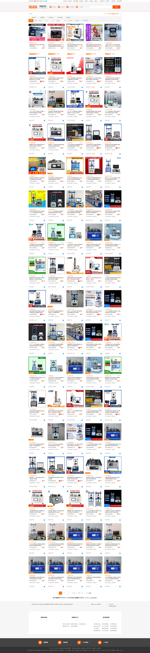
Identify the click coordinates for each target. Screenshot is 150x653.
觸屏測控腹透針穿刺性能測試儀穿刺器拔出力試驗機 (74, 278)
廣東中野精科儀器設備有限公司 (71, 281)
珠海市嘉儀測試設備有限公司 (90, 147)
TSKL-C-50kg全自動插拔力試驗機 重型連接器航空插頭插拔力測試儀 (55, 212)
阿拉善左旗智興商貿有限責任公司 (117, 628)
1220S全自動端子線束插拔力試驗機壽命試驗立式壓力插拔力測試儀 (56, 545)
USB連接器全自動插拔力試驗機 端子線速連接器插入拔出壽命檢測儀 (112, 79)
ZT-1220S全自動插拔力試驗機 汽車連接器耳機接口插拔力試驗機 (93, 511)
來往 (106, 650)
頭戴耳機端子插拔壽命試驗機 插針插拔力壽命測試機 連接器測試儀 (74, 545)
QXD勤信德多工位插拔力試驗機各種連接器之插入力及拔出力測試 (74, 245)
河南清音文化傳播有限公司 (99, 624)
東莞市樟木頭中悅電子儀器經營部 (33, 281)
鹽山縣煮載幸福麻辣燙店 (99, 630)
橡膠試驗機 (77, 50)
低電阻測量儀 (114, 50)
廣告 (44, 46)
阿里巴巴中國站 (44, 650)
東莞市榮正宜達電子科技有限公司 (52, 247)
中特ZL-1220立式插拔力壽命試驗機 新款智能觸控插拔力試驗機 (74, 312)
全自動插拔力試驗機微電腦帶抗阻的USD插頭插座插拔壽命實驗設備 (93, 178)
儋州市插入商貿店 (66, 624)
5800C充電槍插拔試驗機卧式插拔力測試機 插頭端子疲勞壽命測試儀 (113, 445)
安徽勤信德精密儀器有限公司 (71, 247)
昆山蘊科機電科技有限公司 (33, 214)
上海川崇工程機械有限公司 (107, 626)
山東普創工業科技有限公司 (71, 81)
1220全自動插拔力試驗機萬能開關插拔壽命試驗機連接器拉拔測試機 (74, 212)
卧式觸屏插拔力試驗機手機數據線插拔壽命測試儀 (93, 578)
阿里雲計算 (84, 650)
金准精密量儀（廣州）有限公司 (90, 81)
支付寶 (103, 650)
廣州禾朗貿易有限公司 (114, 626)
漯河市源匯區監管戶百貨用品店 (108, 624)
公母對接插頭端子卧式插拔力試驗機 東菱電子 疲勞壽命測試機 (55, 79)
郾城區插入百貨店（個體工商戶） (70, 626)
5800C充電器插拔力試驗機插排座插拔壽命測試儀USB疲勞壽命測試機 (56, 578)
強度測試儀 (93, 50)
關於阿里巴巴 (89, 648)
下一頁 (73, 593)
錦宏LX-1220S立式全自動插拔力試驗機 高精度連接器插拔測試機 (112, 178)
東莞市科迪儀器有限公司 (109, 81)
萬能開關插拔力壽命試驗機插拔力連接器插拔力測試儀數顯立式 (93, 212)
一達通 (117, 650)
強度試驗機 (98, 50)
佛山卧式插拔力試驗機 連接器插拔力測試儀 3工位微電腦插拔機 (56, 312)
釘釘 (109, 650)
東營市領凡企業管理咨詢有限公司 (101, 626)
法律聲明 (74, 648)
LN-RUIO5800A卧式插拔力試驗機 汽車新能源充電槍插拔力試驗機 (37, 112)
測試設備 (73, 50)
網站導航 (99, 648)
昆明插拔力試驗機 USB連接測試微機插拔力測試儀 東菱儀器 (93, 478)
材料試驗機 (88, 50)
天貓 (59, 650)
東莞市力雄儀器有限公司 (33, 247)
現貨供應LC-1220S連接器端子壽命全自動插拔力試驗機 (37, 478)
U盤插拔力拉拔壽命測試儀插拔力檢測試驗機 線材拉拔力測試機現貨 (93, 245)
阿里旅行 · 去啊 (70, 650)
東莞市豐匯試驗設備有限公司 (90, 214)
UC (100, 650)
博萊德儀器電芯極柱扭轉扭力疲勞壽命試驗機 (55, 478)
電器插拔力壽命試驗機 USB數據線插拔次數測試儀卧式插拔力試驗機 (93, 545)
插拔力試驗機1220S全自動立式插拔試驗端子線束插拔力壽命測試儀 (94, 79)
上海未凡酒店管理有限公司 (107, 630)
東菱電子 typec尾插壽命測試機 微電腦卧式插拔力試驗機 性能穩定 (56, 145)
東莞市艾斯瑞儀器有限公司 (90, 181)
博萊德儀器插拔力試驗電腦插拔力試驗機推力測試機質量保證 (74, 478)
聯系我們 (94, 648)
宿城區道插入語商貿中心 (84, 624)
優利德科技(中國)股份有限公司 (52, 48)
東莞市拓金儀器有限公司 (71, 181)
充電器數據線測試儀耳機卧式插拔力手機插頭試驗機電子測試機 (112, 478)
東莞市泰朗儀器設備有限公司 (71, 147)
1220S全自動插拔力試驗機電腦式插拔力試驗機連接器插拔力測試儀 (75, 145)
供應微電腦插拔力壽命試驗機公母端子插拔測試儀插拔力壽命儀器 (36, 578)
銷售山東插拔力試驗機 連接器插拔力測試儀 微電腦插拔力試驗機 (56, 178)
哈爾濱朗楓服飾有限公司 (115, 630)
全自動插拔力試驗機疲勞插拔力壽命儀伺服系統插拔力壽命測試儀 (112, 545)
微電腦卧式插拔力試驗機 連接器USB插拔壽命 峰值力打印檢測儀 (37, 145)
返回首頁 (87, 597)
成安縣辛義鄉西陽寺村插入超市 (77, 626)
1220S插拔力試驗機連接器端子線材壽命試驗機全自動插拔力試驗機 (113, 278)
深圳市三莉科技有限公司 (52, 281)
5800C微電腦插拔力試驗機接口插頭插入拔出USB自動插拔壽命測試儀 (113, 578)
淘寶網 (55, 650)
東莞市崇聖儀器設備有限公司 (109, 214)
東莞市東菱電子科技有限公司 (52, 81)
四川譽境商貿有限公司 (114, 624)
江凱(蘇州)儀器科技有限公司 (90, 48)
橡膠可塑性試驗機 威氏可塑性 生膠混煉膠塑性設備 (74, 45)
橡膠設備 (69, 50)
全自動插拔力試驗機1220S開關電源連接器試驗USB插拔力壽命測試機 (113, 511)
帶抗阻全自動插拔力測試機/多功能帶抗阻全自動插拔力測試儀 (112, 212)
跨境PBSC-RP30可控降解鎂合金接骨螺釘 (93, 278)
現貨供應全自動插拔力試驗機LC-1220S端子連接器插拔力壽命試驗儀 (113, 245)
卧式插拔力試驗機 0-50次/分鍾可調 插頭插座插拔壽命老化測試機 (56, 511)
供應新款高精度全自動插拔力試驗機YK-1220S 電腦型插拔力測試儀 (36, 212)
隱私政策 (83, 648)
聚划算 (62, 650)
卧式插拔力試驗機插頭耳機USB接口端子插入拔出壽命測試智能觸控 (74, 178)
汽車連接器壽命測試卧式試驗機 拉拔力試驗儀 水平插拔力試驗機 (37, 511)
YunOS (89, 650)
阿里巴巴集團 (30, 650)
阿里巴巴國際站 (37, 650)
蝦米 (80, 650)
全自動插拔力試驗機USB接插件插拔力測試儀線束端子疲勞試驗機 (36, 178)
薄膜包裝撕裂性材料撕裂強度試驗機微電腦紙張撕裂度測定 (93, 45)
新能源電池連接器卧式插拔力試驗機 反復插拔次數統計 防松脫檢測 (93, 112)
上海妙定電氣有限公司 (33, 48)
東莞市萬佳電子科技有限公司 (52, 114)
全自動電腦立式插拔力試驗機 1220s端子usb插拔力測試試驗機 (56, 245)
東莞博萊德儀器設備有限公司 (33, 81)
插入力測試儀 (97, 604)
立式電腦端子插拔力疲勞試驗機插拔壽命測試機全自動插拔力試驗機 (36, 245)
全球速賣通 (51, 650)
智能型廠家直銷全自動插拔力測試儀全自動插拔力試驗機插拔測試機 (36, 312)
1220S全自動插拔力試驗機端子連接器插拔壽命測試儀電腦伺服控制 (37, 545)
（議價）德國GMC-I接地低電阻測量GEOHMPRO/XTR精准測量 (112, 45)
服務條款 (78, 648)
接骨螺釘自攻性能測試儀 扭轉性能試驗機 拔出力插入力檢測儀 (37, 79)
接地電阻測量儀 (108, 50)
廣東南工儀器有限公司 (71, 48)
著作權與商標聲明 (67, 648)
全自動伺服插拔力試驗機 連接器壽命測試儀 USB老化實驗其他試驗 (93, 145)
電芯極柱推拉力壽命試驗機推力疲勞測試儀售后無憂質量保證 (112, 145)
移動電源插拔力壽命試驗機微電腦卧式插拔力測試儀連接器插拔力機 (74, 578)
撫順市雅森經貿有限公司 (107, 628)
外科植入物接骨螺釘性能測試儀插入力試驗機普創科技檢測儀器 (74, 79)
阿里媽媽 (77, 650)
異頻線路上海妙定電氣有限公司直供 (36, 45)
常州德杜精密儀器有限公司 (71, 114)
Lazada (121, 650)
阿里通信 (94, 650)
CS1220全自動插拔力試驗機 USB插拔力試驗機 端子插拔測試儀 (112, 312)
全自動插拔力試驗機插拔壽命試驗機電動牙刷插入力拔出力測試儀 (55, 112)
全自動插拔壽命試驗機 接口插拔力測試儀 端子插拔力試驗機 (56, 278)
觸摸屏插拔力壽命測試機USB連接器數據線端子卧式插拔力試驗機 (36, 278)
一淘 (65, 650)
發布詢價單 (111, 604)
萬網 (97, 650)
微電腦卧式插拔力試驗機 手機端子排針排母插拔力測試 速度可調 (74, 511)
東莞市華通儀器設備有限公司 (71, 214)
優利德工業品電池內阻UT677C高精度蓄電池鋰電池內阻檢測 (56, 45)
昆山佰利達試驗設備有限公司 (33, 181)
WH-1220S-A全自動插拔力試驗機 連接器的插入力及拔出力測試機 (74, 112)
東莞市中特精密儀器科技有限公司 (33, 114)
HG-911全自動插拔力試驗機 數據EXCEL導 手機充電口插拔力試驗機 (113, 112)
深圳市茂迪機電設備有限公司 (109, 48)
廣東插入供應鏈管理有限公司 (77, 624)
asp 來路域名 (96, 628)
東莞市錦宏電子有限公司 (109, 181)
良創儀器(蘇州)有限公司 (109, 247)
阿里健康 (113, 650)
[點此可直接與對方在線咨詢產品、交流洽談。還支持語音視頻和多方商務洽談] (44, 87)
